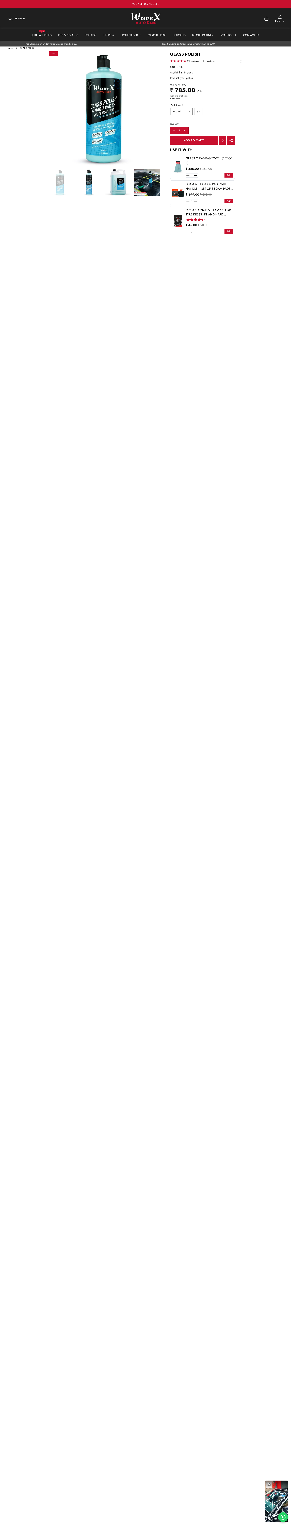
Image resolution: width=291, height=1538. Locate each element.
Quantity (174, 123)
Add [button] (229, 175)
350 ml (177, 111)
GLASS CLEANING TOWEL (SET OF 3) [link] (209, 160)
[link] (178, 167)
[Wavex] (146, 19)
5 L (198, 111)
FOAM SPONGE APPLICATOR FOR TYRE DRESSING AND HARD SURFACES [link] (208, 212)
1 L (188, 111)
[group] (60, 182)
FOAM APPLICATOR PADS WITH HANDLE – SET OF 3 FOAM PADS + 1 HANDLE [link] (209, 186)
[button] (277, 4)
